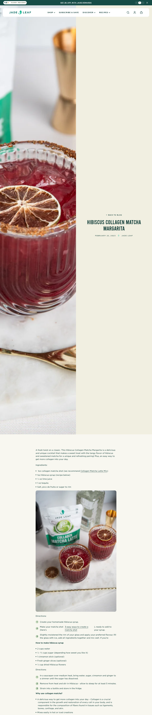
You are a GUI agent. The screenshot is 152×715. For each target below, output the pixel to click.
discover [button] (88, 12)
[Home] (20, 12)
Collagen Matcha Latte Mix (94, 471)
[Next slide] (142, 3)
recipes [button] (103, 12)
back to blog (115, 215)
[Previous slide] (136, 3)
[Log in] (134, 12)
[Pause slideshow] (139, 3)
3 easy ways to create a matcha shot (76, 628)
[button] (128, 12)
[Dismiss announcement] (147, 2)
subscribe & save (69, 12)
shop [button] (50, 12)
